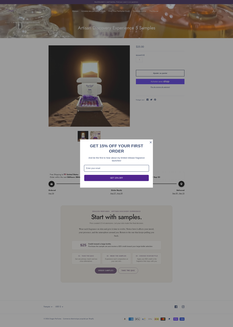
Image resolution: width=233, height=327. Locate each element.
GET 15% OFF (116, 178)
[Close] (150, 142)
